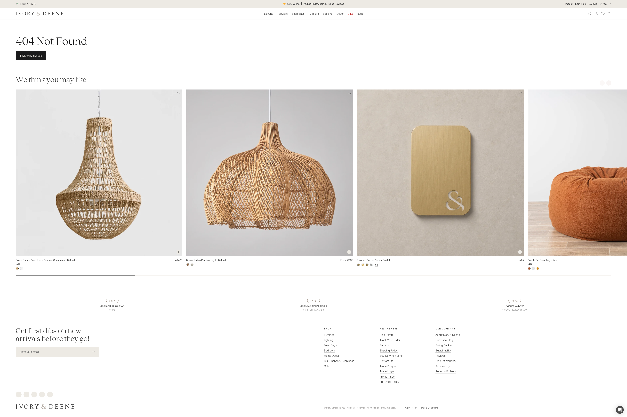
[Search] (590, 14)
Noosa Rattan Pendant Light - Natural (206, 260)
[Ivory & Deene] (159, 406)
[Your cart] (609, 14)
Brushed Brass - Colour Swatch (374, 260)
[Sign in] (596, 14)
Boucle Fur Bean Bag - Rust (542, 260)
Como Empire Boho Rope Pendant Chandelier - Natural (45, 260)
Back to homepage (31, 55)
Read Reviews (336, 3)
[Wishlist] (603, 14)
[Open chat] (620, 410)
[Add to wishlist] (178, 93)
